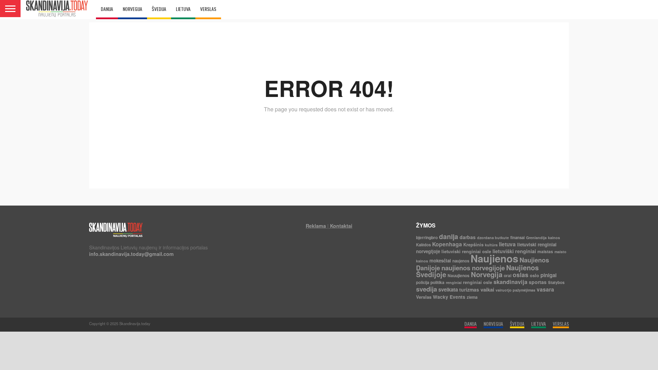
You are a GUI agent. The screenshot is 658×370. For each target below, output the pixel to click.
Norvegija (486, 274)
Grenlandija (536, 237)
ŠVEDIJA (159, 8)
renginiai (454, 282)
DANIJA (107, 8)
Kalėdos (423, 245)
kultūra (491, 244)
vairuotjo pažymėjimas (515, 290)
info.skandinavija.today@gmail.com (131, 253)
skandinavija (510, 282)
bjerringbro (427, 237)
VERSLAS (208, 8)
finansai (517, 238)
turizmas (469, 289)
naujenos (460, 261)
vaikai (487, 289)
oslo (534, 275)
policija (422, 282)
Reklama (316, 225)
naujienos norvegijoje (473, 267)
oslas (520, 274)
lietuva (507, 244)
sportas (538, 282)
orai (507, 275)
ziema (472, 297)
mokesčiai (440, 260)
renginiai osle (477, 282)
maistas (545, 251)
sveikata (448, 289)
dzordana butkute (493, 237)
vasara (545, 289)
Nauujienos (459, 275)
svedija (426, 289)
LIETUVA (183, 8)
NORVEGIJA (132, 8)
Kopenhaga (447, 244)
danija (448, 236)
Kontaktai (341, 225)
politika (437, 282)
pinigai (548, 275)
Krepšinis (473, 244)
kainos (554, 237)
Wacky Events (449, 297)
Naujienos (494, 258)
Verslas (423, 297)
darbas (468, 237)
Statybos (556, 282)
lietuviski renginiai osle (466, 251)
